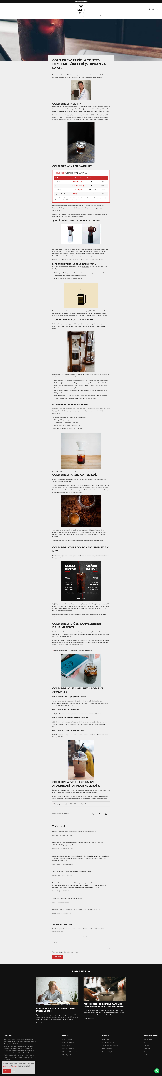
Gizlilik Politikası (94, 929)
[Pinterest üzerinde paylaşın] (99, 814)
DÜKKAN (65, 16)
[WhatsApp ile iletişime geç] (156, 1070)
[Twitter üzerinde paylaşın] (92, 814)
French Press (148, 1039)
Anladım (7, 1071)
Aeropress (147, 1052)
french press (85, 267)
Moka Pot (147, 1049)
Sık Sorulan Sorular (108, 1042)
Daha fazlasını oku (41, 1023)
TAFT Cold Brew (66, 216)
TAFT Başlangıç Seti (68, 1049)
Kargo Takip (105, 1039)
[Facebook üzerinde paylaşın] (86, 814)
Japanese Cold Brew (76, 472)
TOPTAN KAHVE (87, 16)
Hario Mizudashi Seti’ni (65, 260)
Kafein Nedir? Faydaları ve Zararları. (81, 650)
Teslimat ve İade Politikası (110, 1046)
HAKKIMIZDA (75, 16)
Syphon (146, 1055)
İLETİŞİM (106, 16)
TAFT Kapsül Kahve (68, 1055)
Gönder (58, 957)
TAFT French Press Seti (69, 1052)
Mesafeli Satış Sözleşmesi (110, 1052)
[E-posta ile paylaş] (106, 814)
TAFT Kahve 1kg (67, 1046)
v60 (145, 1042)
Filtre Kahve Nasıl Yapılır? (78, 804)
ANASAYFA (56, 16)
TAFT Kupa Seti (67, 1039)
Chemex (146, 1046)
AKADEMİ (98, 16)
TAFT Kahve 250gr (68, 1042)
